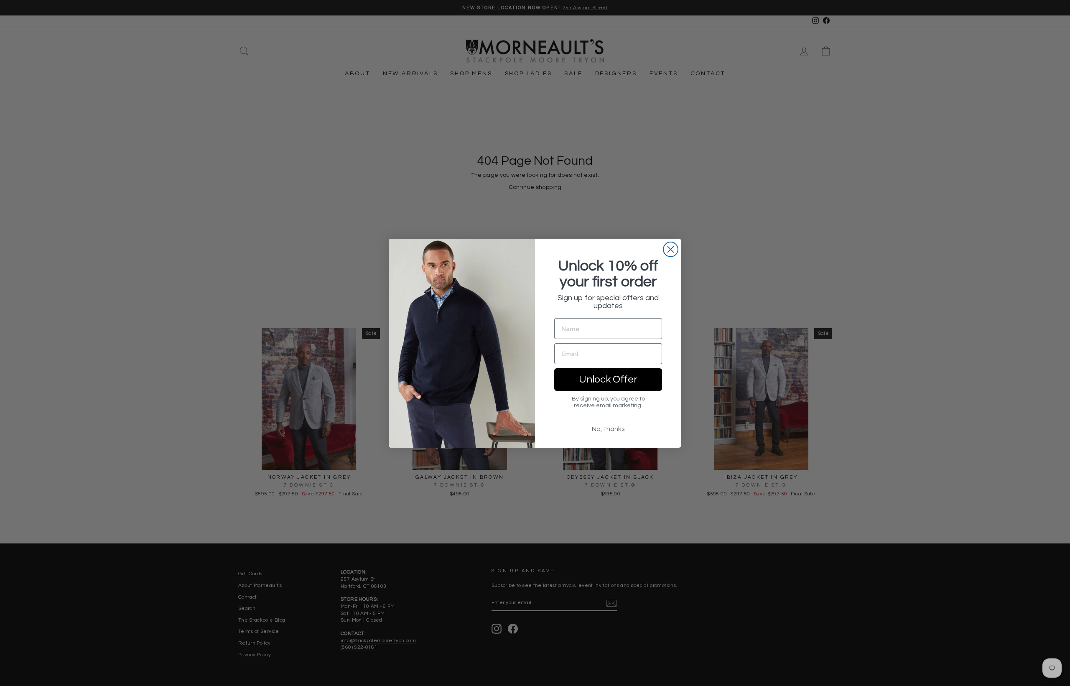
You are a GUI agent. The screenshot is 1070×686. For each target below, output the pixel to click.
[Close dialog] (670, 249)
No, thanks (608, 429)
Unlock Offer (608, 379)
